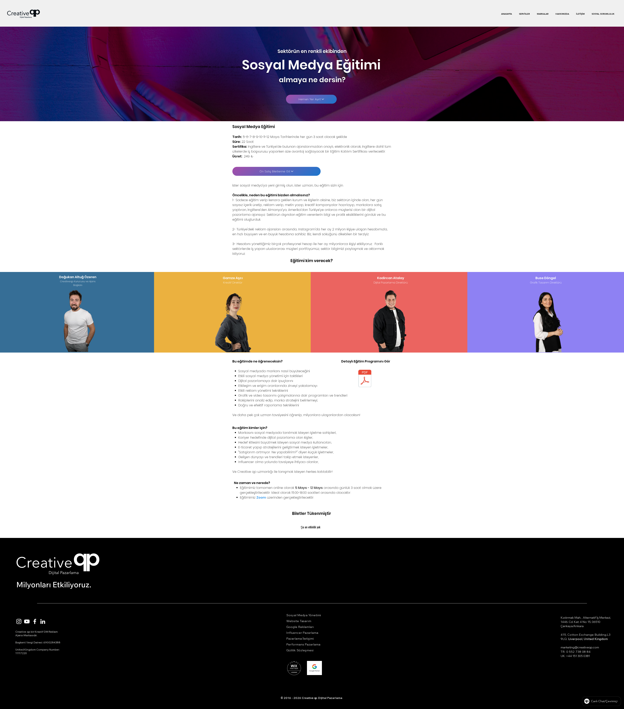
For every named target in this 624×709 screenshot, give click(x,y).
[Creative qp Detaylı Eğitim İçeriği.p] (365, 378)
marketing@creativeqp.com (580, 647)
